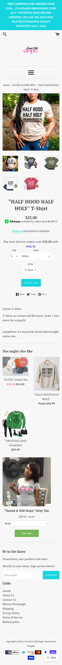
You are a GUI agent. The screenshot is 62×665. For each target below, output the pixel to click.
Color (36, 250)
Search (7, 591)
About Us (8, 595)
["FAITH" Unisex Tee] (15, 366)
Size (14, 250)
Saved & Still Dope (34, 641)
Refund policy (11, 622)
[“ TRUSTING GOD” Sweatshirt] (15, 424)
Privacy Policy (11, 613)
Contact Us (9, 600)
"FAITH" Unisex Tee (15, 380)
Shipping (17, 231)
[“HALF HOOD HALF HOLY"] (46, 374)
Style (30, 264)
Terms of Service (13, 617)
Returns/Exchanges (14, 604)
